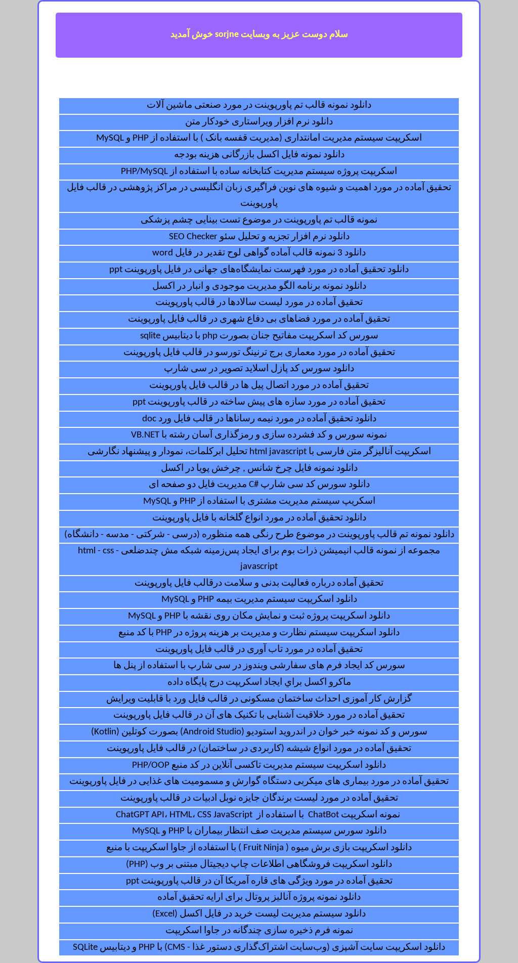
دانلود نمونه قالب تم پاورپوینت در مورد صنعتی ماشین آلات (259, 105)
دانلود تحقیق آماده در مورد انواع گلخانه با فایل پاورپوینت (259, 518)
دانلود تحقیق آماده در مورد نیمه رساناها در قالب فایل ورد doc (259, 419)
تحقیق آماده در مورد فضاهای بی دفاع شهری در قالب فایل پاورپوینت (259, 319)
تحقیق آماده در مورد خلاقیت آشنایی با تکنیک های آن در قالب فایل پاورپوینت (259, 715)
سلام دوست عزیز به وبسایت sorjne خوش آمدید (259, 34)
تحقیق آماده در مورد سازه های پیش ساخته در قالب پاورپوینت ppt (259, 402)
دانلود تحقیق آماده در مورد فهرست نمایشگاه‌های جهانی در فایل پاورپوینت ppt (259, 270)
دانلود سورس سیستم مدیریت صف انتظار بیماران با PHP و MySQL (259, 831)
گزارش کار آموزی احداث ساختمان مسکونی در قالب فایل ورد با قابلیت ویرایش (259, 699)
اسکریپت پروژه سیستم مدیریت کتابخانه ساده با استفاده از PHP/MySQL (259, 172)
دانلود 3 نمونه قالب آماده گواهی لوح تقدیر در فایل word (259, 253)
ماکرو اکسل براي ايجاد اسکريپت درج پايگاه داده (259, 682)
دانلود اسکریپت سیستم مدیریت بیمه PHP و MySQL (259, 599)
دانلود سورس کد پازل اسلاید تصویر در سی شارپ (259, 369)
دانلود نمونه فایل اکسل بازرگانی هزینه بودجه (259, 155)
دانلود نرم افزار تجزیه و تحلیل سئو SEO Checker (259, 237)
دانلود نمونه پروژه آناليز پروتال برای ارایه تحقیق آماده (259, 897)
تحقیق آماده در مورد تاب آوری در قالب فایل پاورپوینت (259, 649)
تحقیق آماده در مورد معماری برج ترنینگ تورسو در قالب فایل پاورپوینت (259, 353)
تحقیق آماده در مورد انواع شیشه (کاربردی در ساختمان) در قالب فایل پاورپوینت (259, 749)
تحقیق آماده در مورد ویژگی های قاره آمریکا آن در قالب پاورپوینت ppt (259, 881)
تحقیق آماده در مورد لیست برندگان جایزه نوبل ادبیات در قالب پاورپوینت (259, 798)
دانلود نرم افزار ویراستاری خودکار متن (259, 122)
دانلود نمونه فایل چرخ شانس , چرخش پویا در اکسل (259, 468)
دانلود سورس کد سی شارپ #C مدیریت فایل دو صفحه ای (259, 485)
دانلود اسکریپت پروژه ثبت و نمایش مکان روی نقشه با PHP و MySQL (259, 616)
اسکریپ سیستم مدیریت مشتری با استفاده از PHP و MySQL (259, 501)
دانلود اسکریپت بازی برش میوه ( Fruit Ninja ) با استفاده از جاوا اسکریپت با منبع (259, 848)
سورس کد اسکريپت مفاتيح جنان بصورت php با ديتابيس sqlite (259, 336)
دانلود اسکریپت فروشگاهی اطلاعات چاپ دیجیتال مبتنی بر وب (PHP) (259, 864)
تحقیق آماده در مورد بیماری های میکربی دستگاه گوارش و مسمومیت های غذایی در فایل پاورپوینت (259, 781)
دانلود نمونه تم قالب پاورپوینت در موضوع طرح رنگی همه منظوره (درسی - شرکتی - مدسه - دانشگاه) (259, 535)
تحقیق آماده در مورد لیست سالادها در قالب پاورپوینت (259, 303)
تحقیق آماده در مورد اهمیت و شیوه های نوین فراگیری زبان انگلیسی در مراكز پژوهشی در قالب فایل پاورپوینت (259, 195)
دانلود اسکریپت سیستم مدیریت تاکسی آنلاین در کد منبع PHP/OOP (259, 765)
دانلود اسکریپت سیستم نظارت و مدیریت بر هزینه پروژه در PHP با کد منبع (259, 633)
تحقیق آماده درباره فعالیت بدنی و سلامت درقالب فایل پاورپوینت (259, 583)
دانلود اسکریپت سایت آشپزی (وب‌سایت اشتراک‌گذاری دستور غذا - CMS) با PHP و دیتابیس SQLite (259, 947)
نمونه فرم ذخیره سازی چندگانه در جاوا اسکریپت (259, 931)
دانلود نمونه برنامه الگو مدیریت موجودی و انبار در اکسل (259, 286)
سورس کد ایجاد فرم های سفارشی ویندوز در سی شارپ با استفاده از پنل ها (259, 666)
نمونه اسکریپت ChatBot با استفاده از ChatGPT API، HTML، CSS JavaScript (259, 815)
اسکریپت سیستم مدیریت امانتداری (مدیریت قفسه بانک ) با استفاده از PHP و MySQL (259, 138)
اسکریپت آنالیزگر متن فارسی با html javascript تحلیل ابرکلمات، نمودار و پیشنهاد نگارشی (259, 452)
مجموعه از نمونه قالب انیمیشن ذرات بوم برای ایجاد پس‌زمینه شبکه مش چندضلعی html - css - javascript (259, 559)
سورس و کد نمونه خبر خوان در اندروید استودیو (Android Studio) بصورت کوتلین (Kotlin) (259, 732)
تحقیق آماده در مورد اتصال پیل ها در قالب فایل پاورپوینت (259, 385)
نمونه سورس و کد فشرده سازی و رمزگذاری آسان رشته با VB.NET (259, 435)
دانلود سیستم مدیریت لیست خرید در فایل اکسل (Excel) (259, 914)
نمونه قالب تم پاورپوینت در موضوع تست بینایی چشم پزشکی (259, 220)
